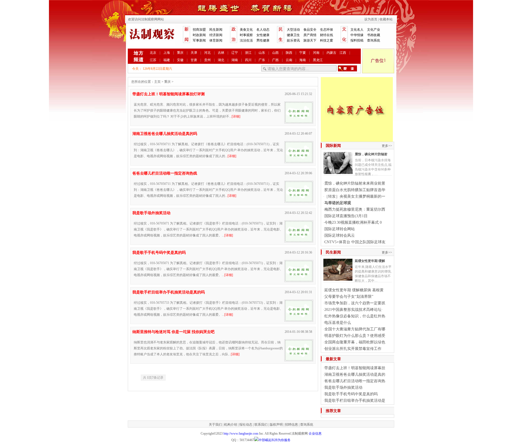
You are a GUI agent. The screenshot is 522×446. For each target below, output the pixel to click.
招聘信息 (291, 424)
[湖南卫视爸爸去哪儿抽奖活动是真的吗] (298, 161)
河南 (316, 53)
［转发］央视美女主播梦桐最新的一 (354, 196)
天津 (194, 53)
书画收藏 (373, 35)
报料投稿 (356, 40)
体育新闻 (215, 40)
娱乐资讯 (293, 40)
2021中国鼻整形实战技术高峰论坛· (353, 310)
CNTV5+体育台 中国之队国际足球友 (355, 242)
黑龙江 (318, 60)
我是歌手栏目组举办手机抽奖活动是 (354, 400)
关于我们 (215, 424)
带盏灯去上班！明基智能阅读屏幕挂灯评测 (168, 94)
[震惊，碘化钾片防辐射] (338, 172)
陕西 (289, 53)
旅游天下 (309, 40)
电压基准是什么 (337, 323)
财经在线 (326, 35)
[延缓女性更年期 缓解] (338, 278)
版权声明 (276, 424)
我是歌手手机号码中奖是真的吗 (159, 253)
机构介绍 (230, 424)
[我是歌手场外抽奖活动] (298, 240)
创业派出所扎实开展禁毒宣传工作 (352, 349)
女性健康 (262, 35)
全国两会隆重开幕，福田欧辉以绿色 (354, 342)
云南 (289, 60)
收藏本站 (386, 19)
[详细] (236, 116)
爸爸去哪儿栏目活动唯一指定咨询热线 (164, 173)
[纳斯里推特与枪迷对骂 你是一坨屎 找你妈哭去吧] (298, 359)
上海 (166, 53)
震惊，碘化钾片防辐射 (371, 154)
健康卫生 (293, 35)
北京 (153, 53)
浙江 (248, 53)
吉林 (221, 53)
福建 (166, 60)
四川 (248, 60)
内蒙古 (331, 53)
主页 (157, 82)
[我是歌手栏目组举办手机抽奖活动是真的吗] (298, 319)
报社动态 (245, 424)
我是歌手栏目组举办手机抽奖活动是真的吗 (168, 292)
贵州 (207, 60)
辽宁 (234, 53)
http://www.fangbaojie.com (240, 433)
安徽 (180, 60)
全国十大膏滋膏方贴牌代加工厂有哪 (354, 329)
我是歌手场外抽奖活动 (151, 213)
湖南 (234, 60)
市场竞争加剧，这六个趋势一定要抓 (354, 303)
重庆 (180, 53)
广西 (275, 60)
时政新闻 (199, 35)
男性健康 (262, 40)
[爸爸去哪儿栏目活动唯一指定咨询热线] (298, 201)
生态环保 (326, 29)
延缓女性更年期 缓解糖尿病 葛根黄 (354, 290)
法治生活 (246, 40)
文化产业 (373, 29)
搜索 (347, 68)
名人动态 (262, 29)
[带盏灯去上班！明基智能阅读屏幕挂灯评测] (298, 121)
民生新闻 (215, 29)
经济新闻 (215, 35)
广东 (262, 60)
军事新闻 (199, 40)
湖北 (221, 60)
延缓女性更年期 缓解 (370, 261)
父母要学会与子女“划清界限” (348, 297)
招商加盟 (199, 29)
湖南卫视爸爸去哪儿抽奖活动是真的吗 (164, 134)
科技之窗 (326, 40)
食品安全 (309, 29)
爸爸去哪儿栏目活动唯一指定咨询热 (354, 381)
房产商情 (309, 35)
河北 (207, 53)
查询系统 (373, 40)
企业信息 (315, 433)
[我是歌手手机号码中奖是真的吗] (298, 280)
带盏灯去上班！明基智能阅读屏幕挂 (354, 368)
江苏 (153, 60)
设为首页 (370, 19)
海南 (302, 60)
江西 (343, 53)
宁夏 (302, 53)
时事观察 (246, 35)
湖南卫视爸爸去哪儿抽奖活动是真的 (354, 374)
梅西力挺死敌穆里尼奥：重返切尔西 (354, 209)
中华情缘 (356, 35)
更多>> (387, 146)
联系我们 (261, 424)
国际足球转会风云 (339, 235)
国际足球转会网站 (339, 229)
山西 (275, 53)
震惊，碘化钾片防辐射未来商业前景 (354, 183)
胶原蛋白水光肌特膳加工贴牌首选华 (354, 190)
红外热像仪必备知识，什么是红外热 (354, 316)
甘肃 (194, 60)
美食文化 (246, 29)
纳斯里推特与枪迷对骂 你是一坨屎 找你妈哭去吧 (173, 332)
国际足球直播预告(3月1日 (346, 216)
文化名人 (356, 29)
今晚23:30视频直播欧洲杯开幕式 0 (353, 222)
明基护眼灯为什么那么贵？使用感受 (354, 336)
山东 (262, 53)
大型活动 (293, 29)
